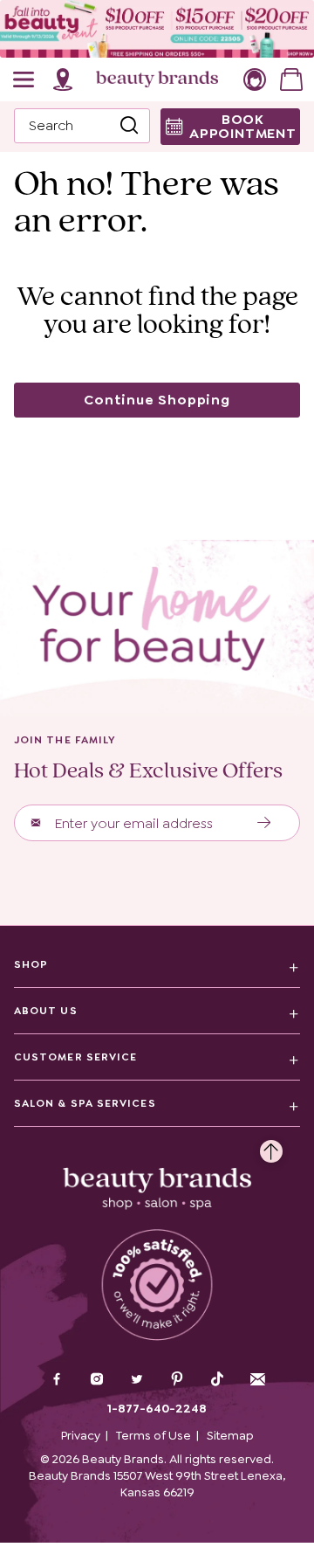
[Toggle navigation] (24, 79)
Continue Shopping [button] (157, 399)
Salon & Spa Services (85, 1103)
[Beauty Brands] (157, 79)
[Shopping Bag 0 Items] (291, 79)
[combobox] (82, 125)
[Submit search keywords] (129, 125)
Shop (31, 964)
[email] (257, 1379)
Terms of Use (153, 1435)
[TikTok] (217, 1379)
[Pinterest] (177, 1381)
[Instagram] (96, 1381)
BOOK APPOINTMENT (243, 126)
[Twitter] (137, 1381)
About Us (46, 1011)
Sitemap (230, 1435)
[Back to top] (271, 1147)
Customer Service (75, 1057)
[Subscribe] (264, 822)
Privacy (80, 1435)
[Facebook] (56, 1381)
